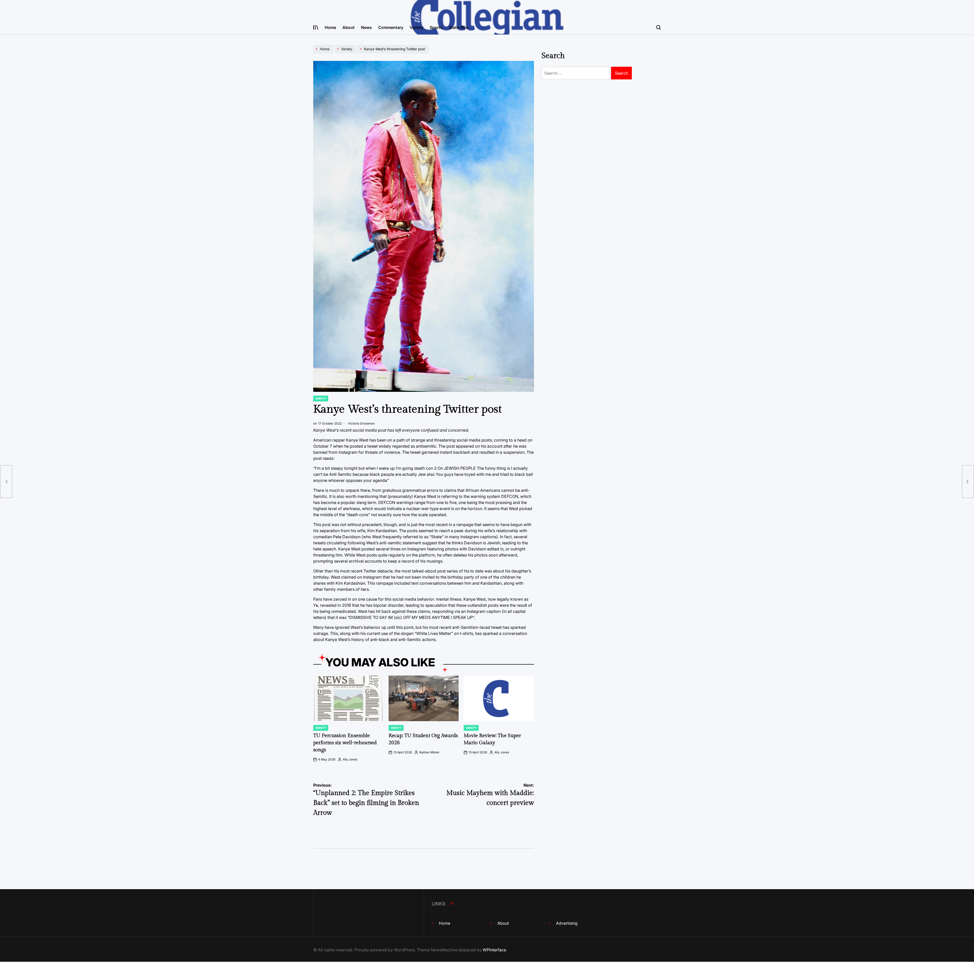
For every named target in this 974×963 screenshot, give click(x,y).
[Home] (324, 53)
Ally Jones (350, 759)
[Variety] (346, 53)
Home (330, 27)
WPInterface (494, 949)
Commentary (390, 27)
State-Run (458, 27)
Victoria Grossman (361, 423)
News (366, 27)
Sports (436, 27)
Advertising (567, 923)
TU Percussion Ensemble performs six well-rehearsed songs (345, 743)
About (348, 27)
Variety (416, 27)
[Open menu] (315, 27)
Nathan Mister (429, 752)
